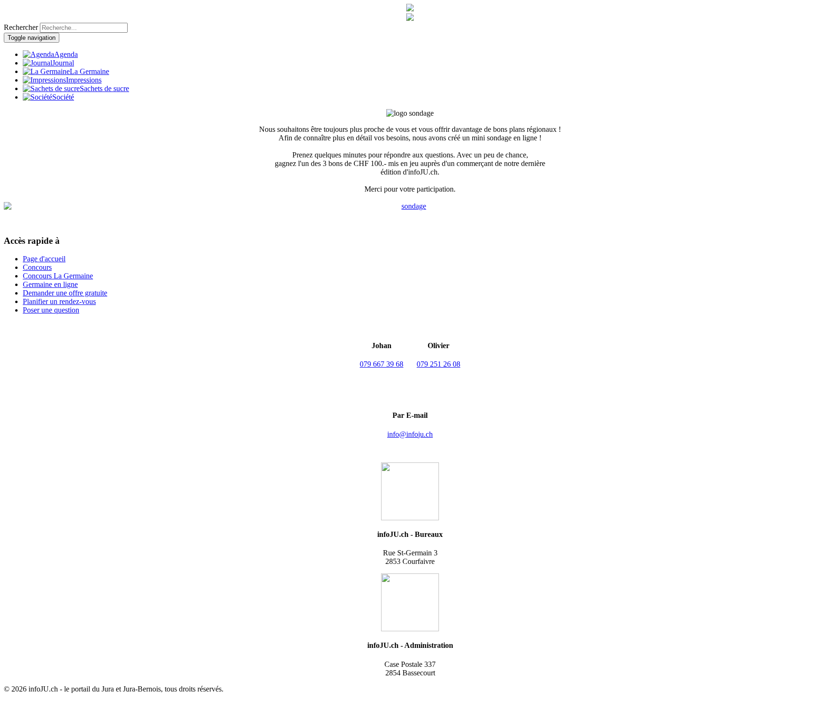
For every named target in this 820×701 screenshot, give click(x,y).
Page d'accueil (44, 259)
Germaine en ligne (50, 284)
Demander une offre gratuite (65, 293)
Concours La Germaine (58, 276)
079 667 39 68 (381, 364)
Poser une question (51, 310)
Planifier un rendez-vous (59, 301)
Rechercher (21, 27)
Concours (37, 267)
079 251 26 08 (438, 364)
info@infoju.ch (410, 434)
